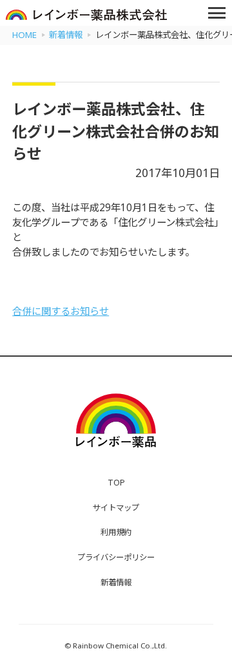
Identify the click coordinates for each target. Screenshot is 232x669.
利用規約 (116, 532)
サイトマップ (116, 507)
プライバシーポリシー (116, 557)
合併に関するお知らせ (60, 311)
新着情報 (116, 582)
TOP (116, 482)
